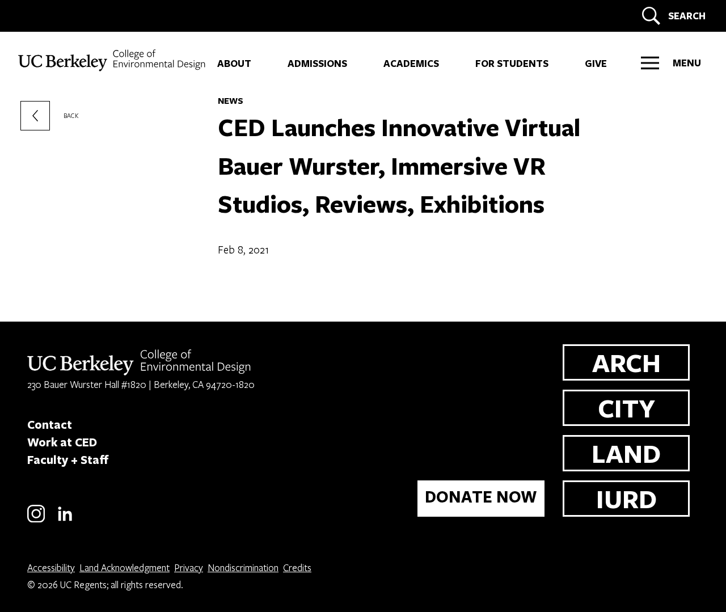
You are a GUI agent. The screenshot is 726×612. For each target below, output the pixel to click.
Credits (297, 567)
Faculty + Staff (68, 459)
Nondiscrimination (243, 567)
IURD (626, 498)
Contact (49, 424)
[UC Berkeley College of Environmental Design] (113, 60)
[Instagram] (36, 520)
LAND (626, 453)
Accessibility (51, 567)
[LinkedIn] (65, 520)
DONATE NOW (481, 497)
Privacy (188, 567)
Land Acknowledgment (124, 567)
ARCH (626, 362)
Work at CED (62, 442)
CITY (626, 407)
